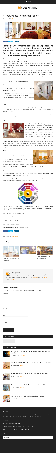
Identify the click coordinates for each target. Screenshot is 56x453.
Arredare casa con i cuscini (27, 256)
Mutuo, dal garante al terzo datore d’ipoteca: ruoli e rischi (29, 374)
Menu (29, 1)
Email (4, 315)
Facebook (35, 277)
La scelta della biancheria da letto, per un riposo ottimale (29, 385)
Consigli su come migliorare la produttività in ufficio (27, 396)
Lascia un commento (23, 18)
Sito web (5, 322)
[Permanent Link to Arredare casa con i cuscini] (28, 247)
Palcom (30, 448)
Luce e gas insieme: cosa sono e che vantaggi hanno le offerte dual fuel (18, 426)
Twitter (45, 277)
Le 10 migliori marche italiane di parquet (11, 423)
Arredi (9, 235)
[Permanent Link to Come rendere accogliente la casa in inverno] (45, 247)
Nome (5, 308)
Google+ (13, 279)
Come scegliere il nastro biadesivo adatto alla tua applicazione (31, 362)
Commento (6, 293)
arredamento (15, 236)
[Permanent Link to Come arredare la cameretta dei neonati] (11, 247)
